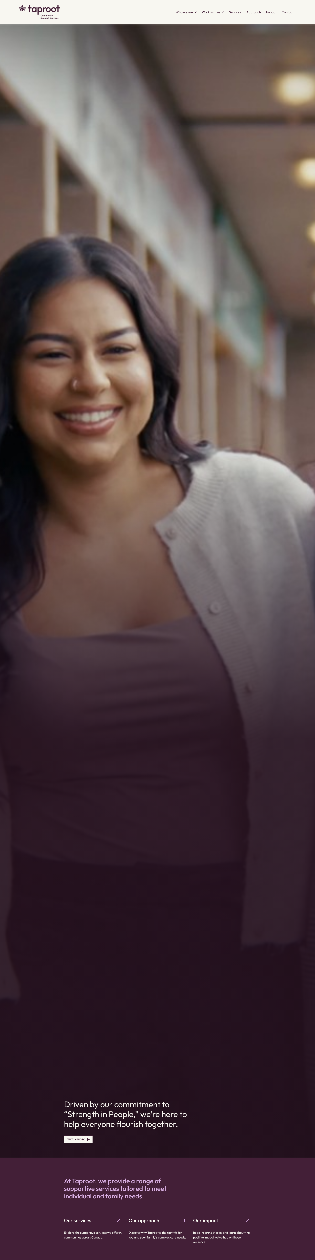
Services (235, 12)
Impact (271, 12)
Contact (288, 12)
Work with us (211, 12)
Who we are (184, 12)
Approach (253, 12)
